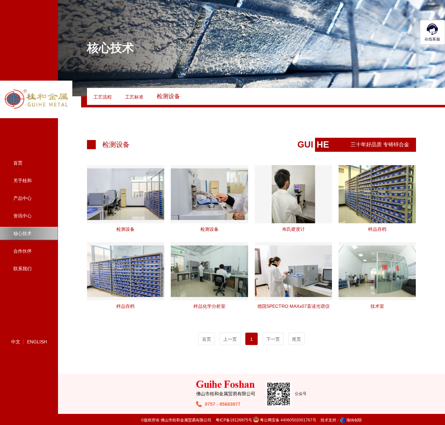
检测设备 (168, 96)
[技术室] (377, 271)
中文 (15, 341)
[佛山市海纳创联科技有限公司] (342, 420)
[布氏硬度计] (293, 194)
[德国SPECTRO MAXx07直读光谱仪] (293, 271)
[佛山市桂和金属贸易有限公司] (36, 99)
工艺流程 (102, 97)
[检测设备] (125, 194)
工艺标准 (134, 97)
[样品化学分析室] (209, 271)
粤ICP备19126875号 (234, 420)
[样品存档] (377, 194)
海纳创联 (354, 420)
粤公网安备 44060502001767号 (287, 420)
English (37, 341)
